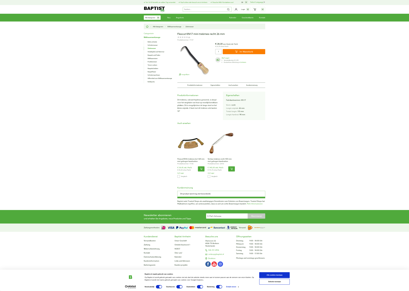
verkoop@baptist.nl (216, 254)
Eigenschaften (215, 85)
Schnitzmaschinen (154, 75)
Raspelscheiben (153, 68)
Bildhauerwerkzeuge (174, 27)
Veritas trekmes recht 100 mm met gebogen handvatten (220, 160)
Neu (168, 17)
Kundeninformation (151, 261)
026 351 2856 (213, 250)
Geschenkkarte (247, 17)
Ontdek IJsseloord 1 (182, 245)
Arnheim (243, 62)
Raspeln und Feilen (154, 55)
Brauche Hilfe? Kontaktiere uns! (223, 2)
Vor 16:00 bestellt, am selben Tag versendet (160, 2)
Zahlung (147, 245)
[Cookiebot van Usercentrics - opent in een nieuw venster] (130, 286)
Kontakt (262, 17)
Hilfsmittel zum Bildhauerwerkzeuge (160, 78)
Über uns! (178, 253)
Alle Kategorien (150, 18)
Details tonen (231, 287)
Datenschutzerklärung (152, 257)
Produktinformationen (194, 85)
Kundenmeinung (251, 85)
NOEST (177, 249)
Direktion (211, 258)
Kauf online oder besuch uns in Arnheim (194, 2)
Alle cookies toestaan (274, 275)
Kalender (232, 17)
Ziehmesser (190, 27)
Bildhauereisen (153, 58)
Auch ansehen (233, 85)
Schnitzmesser (153, 45)
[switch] (179, 286)
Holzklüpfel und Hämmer (156, 52)
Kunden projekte (181, 265)
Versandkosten (150, 240)
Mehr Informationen (255, 204)
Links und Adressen (182, 261)
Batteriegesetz (149, 265)
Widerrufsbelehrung (152, 249)
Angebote (180, 17)
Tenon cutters (152, 65)
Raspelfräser (152, 72)
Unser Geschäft (181, 240)
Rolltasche (151, 82)
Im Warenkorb (246, 51)
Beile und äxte (152, 42)
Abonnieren (256, 216)
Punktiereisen (152, 62)
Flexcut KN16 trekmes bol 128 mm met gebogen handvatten (190, 160)
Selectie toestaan (274, 281)
